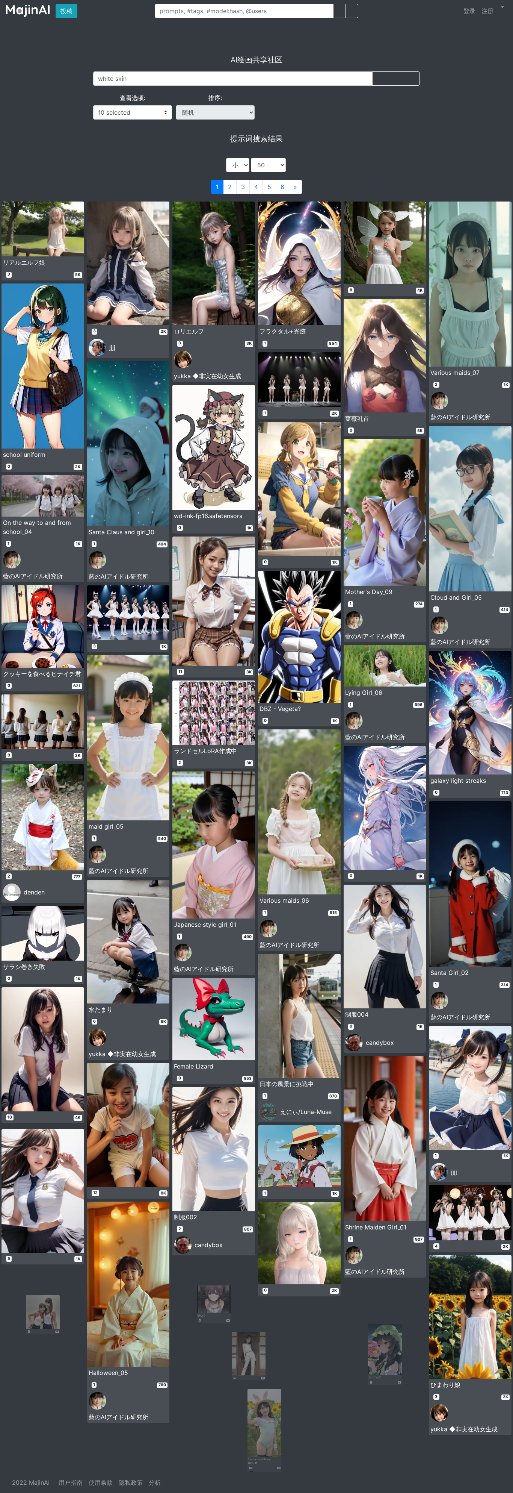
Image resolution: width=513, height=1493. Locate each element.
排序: (215, 98)
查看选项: (132, 98)
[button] (501, 7)
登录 (469, 11)
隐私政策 (131, 1482)
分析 (155, 1482)
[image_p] (352, 11)
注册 (487, 11)
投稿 (68, 11)
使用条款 (101, 1482)
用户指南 (71, 1482)
